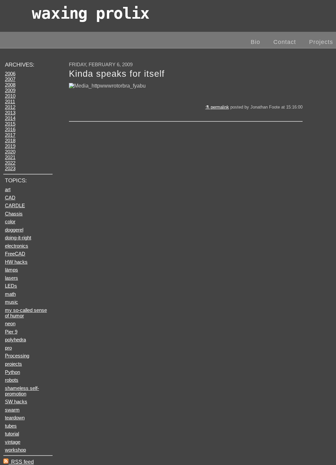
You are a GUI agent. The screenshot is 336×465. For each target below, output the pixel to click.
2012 (10, 107)
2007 (10, 79)
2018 (10, 140)
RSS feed (21, 462)
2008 (10, 85)
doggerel (14, 229)
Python (12, 372)
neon (10, 323)
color (10, 221)
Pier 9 (11, 331)
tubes (11, 426)
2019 (10, 146)
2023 (10, 168)
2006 (10, 73)
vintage (12, 442)
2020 (10, 151)
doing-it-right (18, 237)
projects (13, 364)
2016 (10, 129)
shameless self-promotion (22, 390)
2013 (10, 112)
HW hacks (16, 262)
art (7, 189)
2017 (10, 135)
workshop (15, 450)
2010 (10, 96)
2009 (10, 90)
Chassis (14, 213)
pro (8, 348)
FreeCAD (15, 253)
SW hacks (16, 401)
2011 (10, 101)
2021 (10, 157)
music (11, 302)
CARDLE (15, 205)
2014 (10, 118)
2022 (10, 163)
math (10, 294)
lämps (11, 270)
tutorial (12, 433)
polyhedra (15, 339)
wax (90, 13)
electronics (16, 246)
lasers (11, 278)
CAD (10, 197)
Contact (284, 42)
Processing (17, 355)
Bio (255, 42)
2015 (10, 124)
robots (11, 380)
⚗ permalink (217, 107)
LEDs (11, 286)
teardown (15, 417)
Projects (321, 42)
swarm (12, 410)
